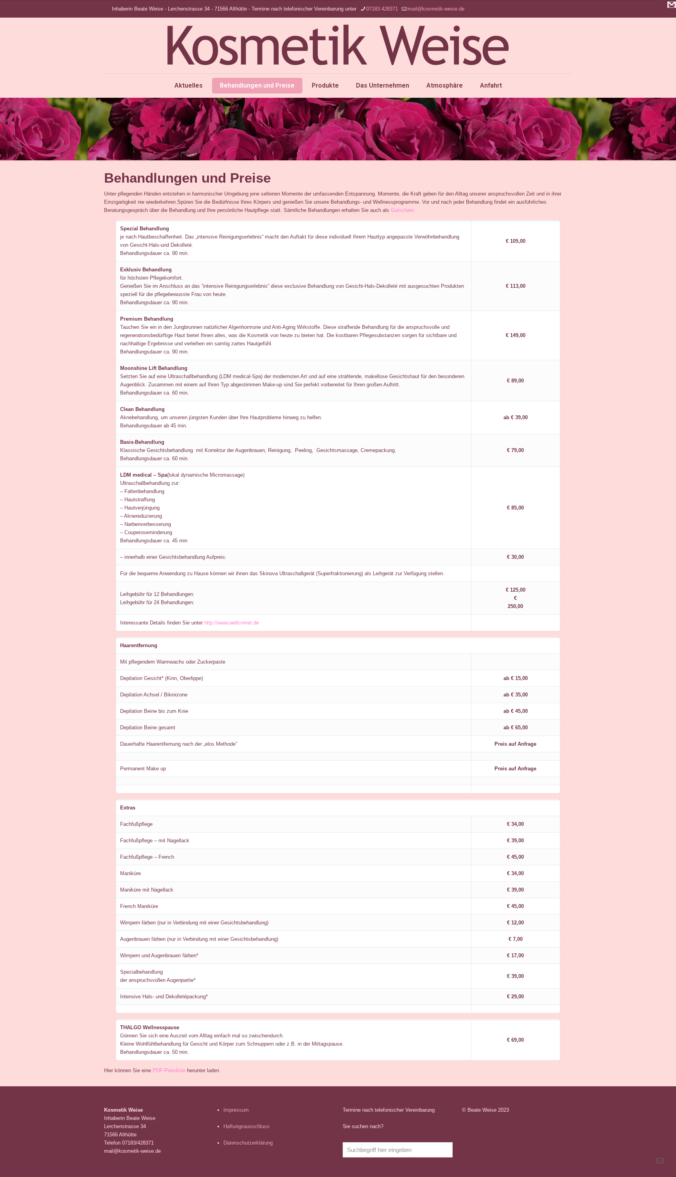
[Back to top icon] (638, 1161)
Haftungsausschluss (246, 1126)
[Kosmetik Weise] (338, 46)
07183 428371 (382, 9)
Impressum (236, 1110)
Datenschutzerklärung (248, 1143)
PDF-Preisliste (169, 1070)
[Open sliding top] (667, 9)
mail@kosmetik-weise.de (436, 9)
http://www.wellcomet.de (231, 623)
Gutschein (402, 210)
